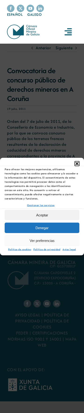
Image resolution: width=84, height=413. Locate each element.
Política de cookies (19, 249)
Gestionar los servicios (41, 205)
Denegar (42, 228)
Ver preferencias (42, 241)
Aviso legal (69, 249)
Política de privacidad (46, 249)
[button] (77, 163)
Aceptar (42, 215)
